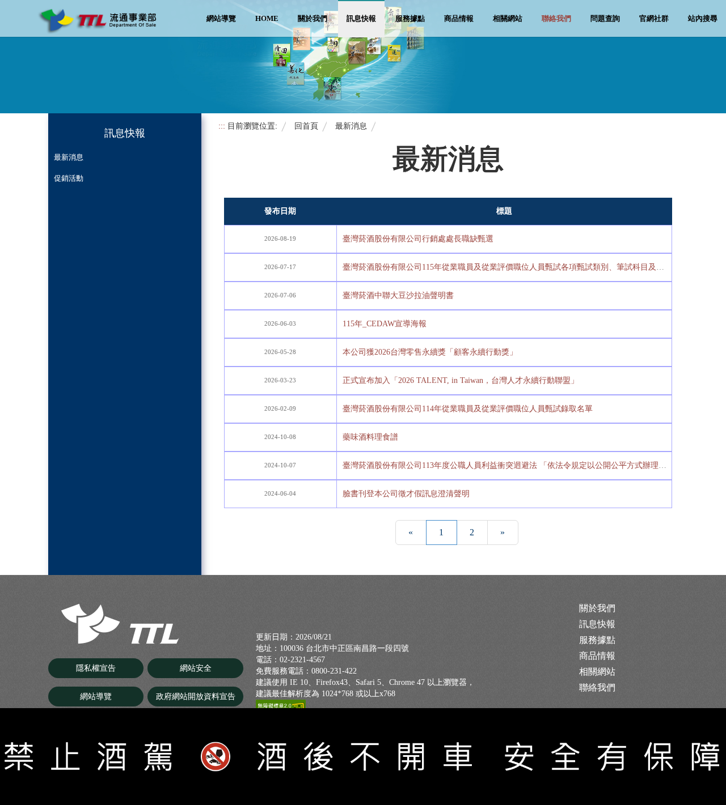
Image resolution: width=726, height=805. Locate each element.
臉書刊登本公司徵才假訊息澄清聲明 (406, 493)
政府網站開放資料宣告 (195, 696)
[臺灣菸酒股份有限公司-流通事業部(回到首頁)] (121, 623)
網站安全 (196, 668)
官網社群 (654, 18)
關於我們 (312, 18)
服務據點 (410, 18)
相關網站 (507, 18)
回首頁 (306, 125)
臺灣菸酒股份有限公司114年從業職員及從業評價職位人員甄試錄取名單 (468, 408)
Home (266, 18)
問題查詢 (605, 18)
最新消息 (68, 157)
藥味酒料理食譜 (370, 437)
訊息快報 (361, 18)
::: (221, 125)
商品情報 (459, 18)
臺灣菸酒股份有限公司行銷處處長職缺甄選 (418, 239)
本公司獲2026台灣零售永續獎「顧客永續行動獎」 (430, 352)
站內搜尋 (702, 18)
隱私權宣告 (96, 668)
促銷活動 (68, 178)
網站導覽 (221, 18)
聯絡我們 (556, 18)
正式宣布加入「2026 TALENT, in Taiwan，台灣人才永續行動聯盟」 (461, 380)
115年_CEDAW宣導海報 (385, 324)
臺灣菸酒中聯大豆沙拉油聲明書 (398, 295)
